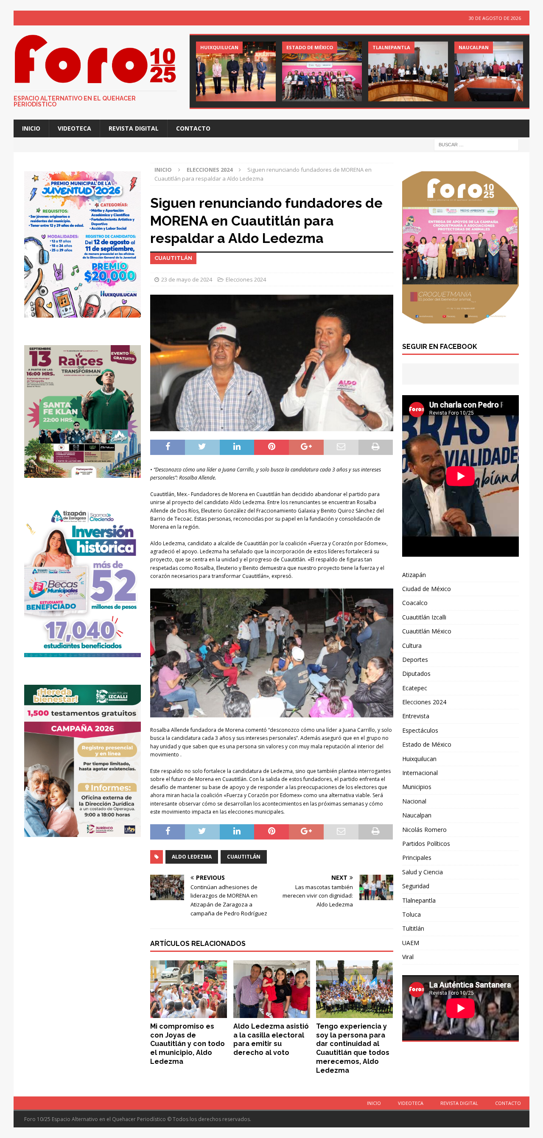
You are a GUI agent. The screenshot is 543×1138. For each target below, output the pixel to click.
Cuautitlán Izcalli (424, 617)
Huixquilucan (419, 759)
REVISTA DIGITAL (134, 128)
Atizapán (414, 575)
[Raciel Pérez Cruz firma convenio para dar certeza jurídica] (408, 71)
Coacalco (415, 603)
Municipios (416, 787)
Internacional (420, 773)
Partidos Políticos (426, 844)
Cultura (412, 646)
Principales (416, 858)
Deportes (415, 659)
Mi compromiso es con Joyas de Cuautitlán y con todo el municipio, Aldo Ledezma (187, 1043)
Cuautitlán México (426, 631)
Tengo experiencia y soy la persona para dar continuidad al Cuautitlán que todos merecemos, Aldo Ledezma (352, 1048)
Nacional (414, 801)
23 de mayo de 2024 (186, 279)
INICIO (31, 128)
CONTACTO (193, 128)
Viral (408, 957)
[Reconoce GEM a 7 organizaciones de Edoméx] (322, 71)
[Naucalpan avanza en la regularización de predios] (494, 71)
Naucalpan (416, 815)
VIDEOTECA (74, 128)
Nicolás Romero (424, 830)
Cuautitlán (243, 856)
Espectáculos (420, 730)
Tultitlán (413, 928)
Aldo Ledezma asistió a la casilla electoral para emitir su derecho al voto (271, 1039)
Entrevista (415, 716)
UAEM (410, 943)
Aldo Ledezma (192, 856)
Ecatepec (414, 688)
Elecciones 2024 (246, 279)
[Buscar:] (476, 144)
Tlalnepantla (419, 900)
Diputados (416, 673)
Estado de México (426, 744)
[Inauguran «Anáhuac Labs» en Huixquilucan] (236, 71)
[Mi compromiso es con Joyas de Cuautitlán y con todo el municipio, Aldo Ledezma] (188, 989)
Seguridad (415, 886)
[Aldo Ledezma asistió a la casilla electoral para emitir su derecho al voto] (271, 989)
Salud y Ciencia (422, 872)
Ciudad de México (426, 589)
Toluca (411, 914)
